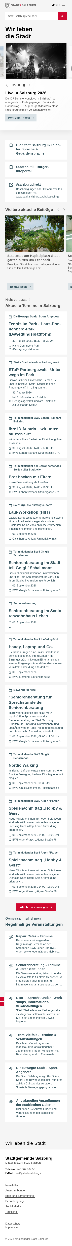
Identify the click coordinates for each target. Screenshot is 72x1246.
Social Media (13, 1206)
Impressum (11, 1227)
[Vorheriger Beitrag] (58, 209)
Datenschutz (12, 1223)
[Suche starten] (62, 16)
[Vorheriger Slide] (6, 85)
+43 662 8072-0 (26, 1169)
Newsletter (11, 1185)
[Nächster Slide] (29, 85)
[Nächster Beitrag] (64, 209)
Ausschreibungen (15, 1190)
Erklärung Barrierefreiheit (20, 1195)
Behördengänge (15, 1201)
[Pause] (23, 85)
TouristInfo (11, 1211)
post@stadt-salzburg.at (28, 1173)
